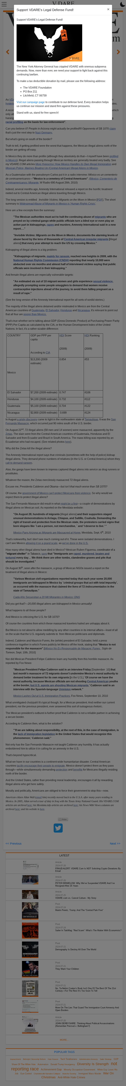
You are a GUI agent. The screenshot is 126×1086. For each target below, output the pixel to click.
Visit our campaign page (31, 102)
